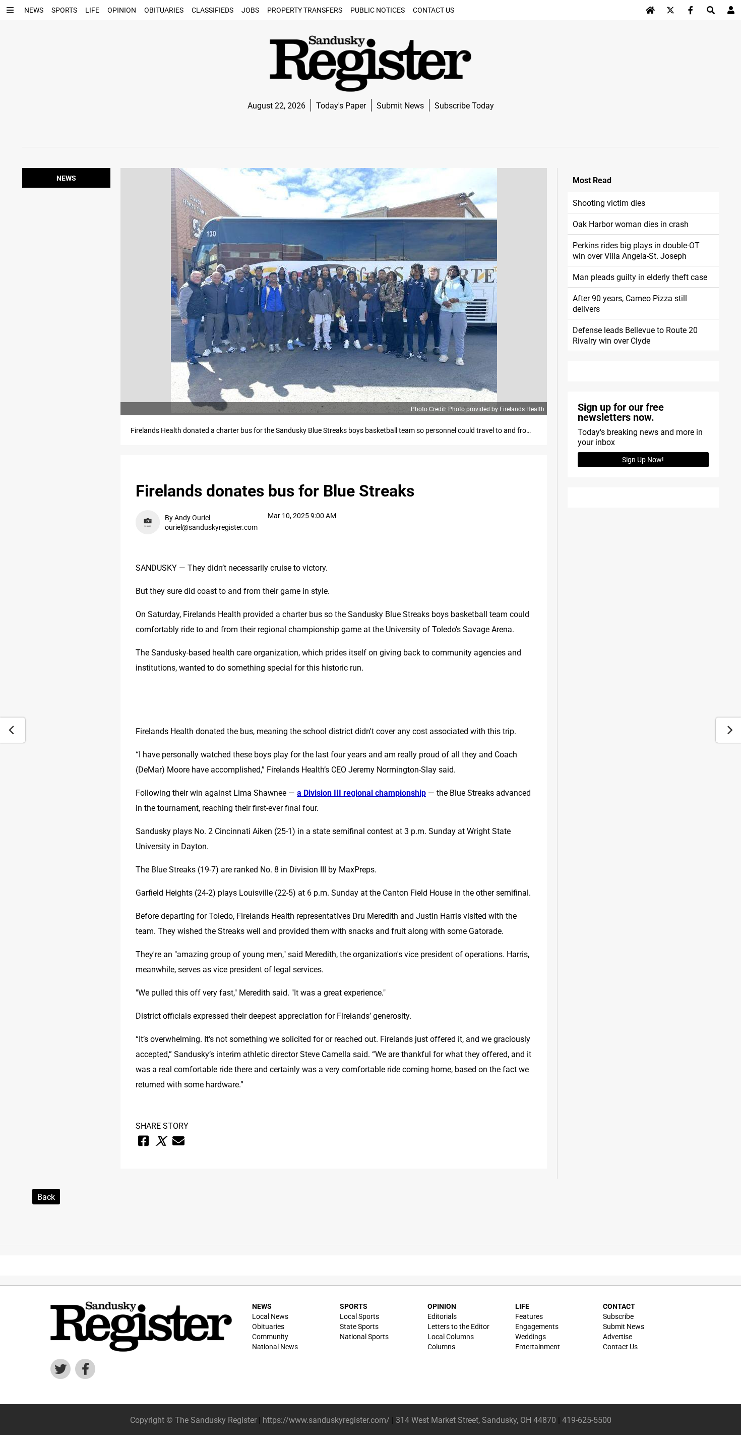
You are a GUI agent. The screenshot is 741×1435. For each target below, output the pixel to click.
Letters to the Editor (458, 1326)
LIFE (522, 1306)
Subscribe (618, 1316)
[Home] (650, 10)
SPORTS (353, 1306)
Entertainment (537, 1346)
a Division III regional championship (361, 792)
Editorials (442, 1316)
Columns (441, 1346)
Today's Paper (341, 105)
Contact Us (620, 1346)
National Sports (364, 1336)
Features (529, 1316)
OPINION (441, 1306)
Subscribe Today (464, 105)
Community (270, 1336)
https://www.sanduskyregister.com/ (326, 1419)
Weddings (530, 1336)
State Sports (359, 1326)
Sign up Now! (643, 459)
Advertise (617, 1336)
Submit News (400, 105)
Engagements (537, 1326)
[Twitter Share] (160, 1140)
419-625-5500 (586, 1419)
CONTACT (619, 1306)
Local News (270, 1316)
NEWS (262, 1306)
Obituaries (268, 1326)
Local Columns (450, 1336)
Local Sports (359, 1316)
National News (275, 1346)
